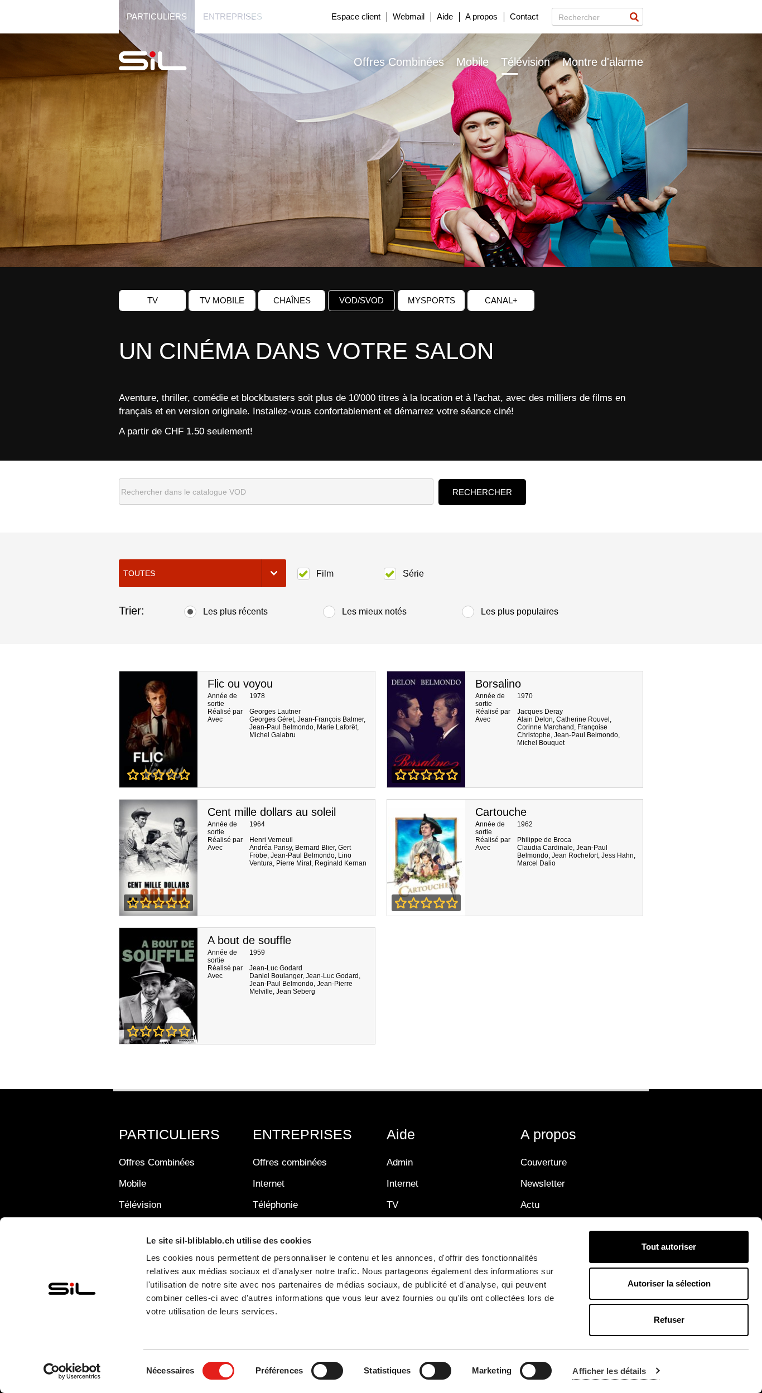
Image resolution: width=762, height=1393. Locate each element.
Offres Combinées (399, 62)
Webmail (409, 16)
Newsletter (542, 1183)
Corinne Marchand (545, 727)
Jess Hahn (617, 855)
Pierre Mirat (293, 863)
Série (413, 573)
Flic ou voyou (240, 684)
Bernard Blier (315, 848)
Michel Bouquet (541, 743)
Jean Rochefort (575, 855)
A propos (481, 16)
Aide (445, 16)
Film (325, 573)
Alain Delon (535, 719)
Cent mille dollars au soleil (272, 812)
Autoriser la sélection (669, 1283)
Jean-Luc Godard (275, 968)
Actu (529, 1204)
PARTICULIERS (169, 1134)
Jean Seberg (295, 991)
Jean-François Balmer (330, 719)
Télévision (525, 62)
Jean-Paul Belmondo (281, 727)
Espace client (355, 16)
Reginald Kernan (340, 863)
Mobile (472, 62)
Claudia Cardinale (545, 848)
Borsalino (498, 684)
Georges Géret (271, 719)
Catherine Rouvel (583, 719)
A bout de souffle (249, 940)
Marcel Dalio (536, 863)
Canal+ (501, 300)
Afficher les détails (609, 1371)
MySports (431, 300)
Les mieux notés (374, 611)
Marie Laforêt (337, 727)
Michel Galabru (272, 735)
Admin (400, 1162)
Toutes (139, 573)
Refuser (669, 1319)
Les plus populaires (519, 611)
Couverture (543, 1162)
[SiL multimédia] (165, 61)
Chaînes (292, 300)
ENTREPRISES (302, 1134)
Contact (524, 16)
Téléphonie (275, 1204)
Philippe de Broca (544, 840)
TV (152, 300)
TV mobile (222, 300)
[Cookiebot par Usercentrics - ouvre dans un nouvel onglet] (72, 1371)
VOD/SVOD (361, 300)
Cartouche (501, 812)
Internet (268, 1183)
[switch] (327, 1371)
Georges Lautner (275, 711)
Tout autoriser (669, 1246)
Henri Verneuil (271, 840)
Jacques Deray (540, 711)
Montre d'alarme (602, 62)
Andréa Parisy (270, 848)
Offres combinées (290, 1162)
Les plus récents (235, 611)
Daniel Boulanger (275, 976)
